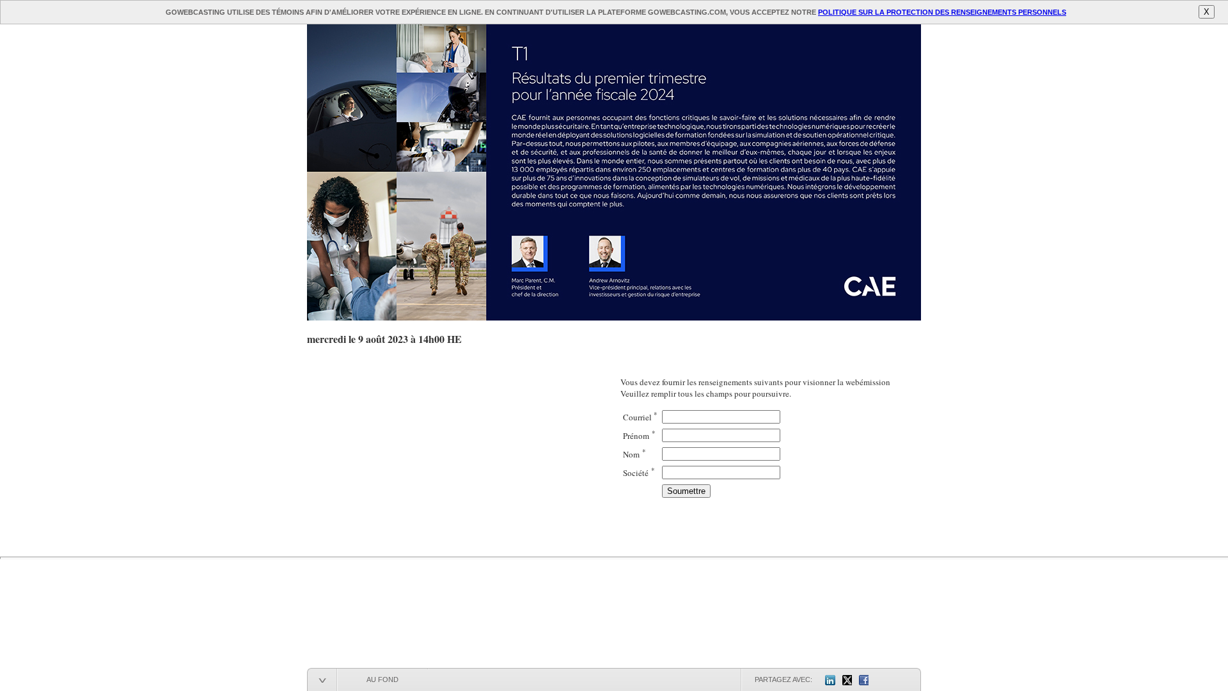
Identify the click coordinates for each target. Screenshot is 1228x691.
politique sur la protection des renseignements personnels (942, 12)
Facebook (863, 680)
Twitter (847, 680)
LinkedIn (830, 680)
